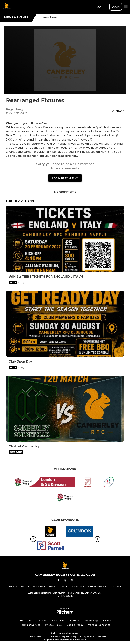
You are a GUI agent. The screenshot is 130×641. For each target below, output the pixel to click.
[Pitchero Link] (65, 612)
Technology (91, 620)
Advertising (58, 620)
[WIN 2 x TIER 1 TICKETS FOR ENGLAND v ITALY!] (65, 239)
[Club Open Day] (65, 324)
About (43, 620)
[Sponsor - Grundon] (79, 532)
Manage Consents (99, 624)
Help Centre (26, 620)
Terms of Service (30, 624)
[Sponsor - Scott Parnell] (50, 546)
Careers (75, 620)
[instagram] (71, 580)
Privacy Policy (53, 624)
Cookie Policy (75, 624)
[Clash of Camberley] (65, 409)
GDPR (107, 620)
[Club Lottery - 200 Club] (50, 532)
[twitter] (65, 581)
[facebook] (58, 580)
